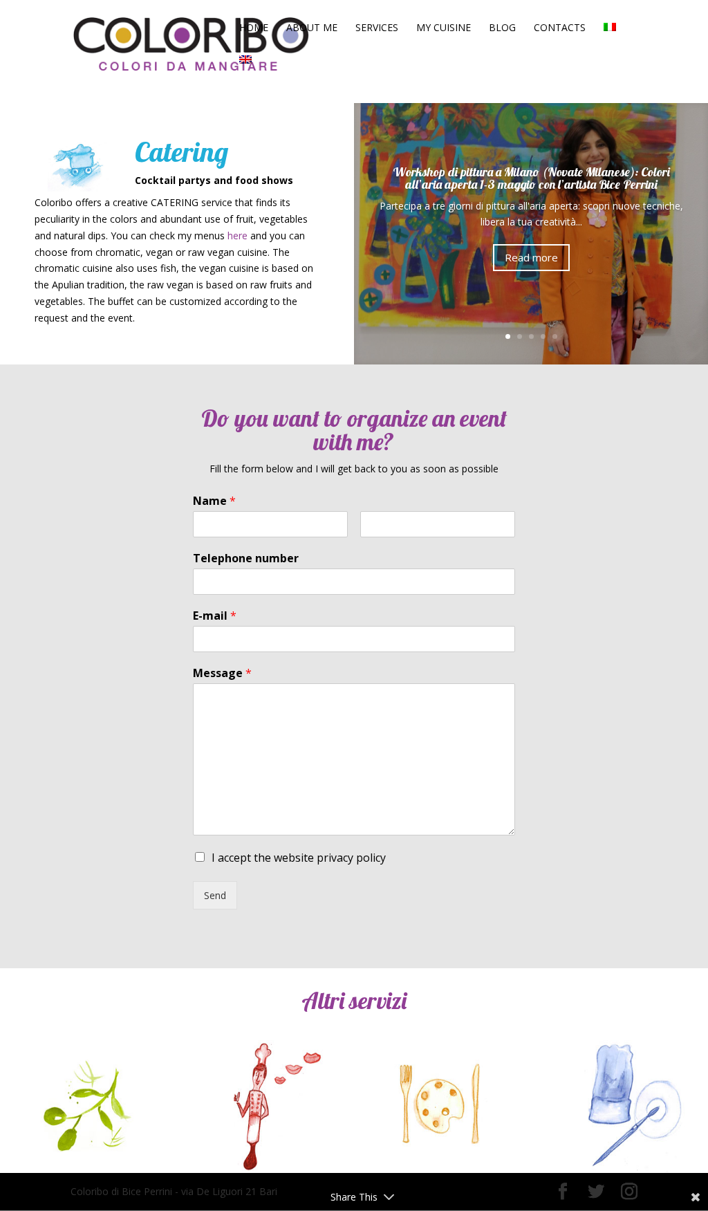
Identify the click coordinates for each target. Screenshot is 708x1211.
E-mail (214, 616)
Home (253, 28)
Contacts (560, 28)
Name (214, 501)
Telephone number (246, 558)
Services (376, 28)
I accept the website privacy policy (299, 857)
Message (222, 673)
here (237, 235)
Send (215, 895)
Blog (502, 28)
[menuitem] (610, 39)
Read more (531, 257)
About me (311, 28)
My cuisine (443, 28)
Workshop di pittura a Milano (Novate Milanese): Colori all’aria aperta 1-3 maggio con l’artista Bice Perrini (531, 178)
